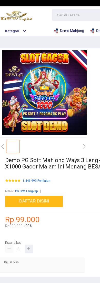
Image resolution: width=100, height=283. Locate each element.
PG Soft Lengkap (26, 191)
